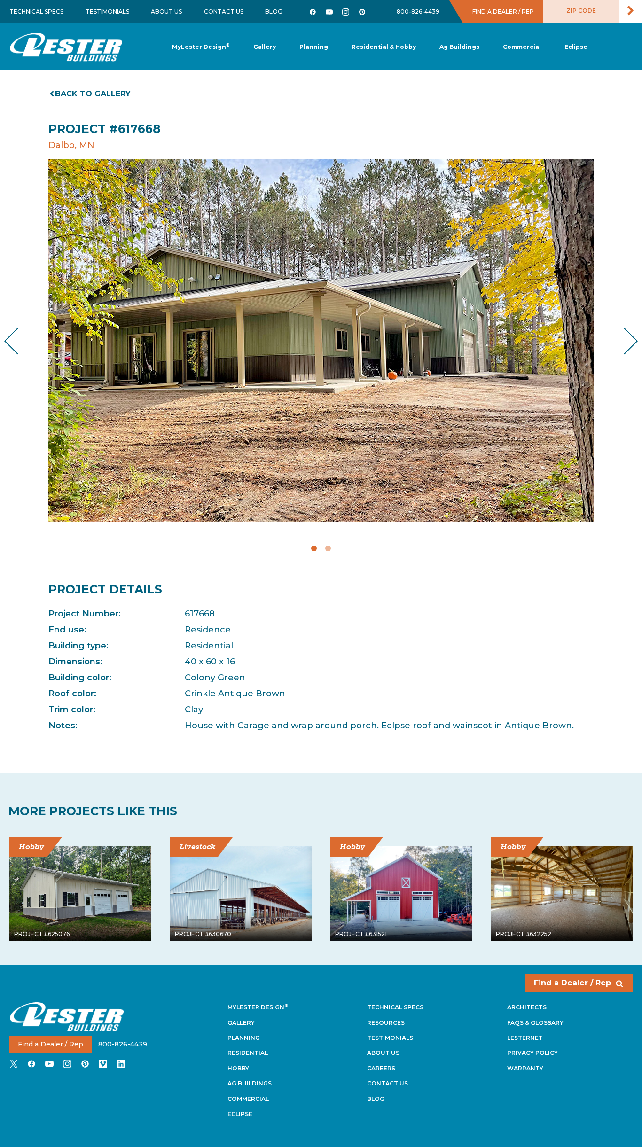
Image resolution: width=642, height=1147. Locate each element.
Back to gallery (93, 93)
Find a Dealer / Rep (572, 982)
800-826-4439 (418, 11)
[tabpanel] (321, 340)
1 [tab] (314, 548)
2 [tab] (328, 548)
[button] (314, 47)
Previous (19, 341)
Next (623, 341)
